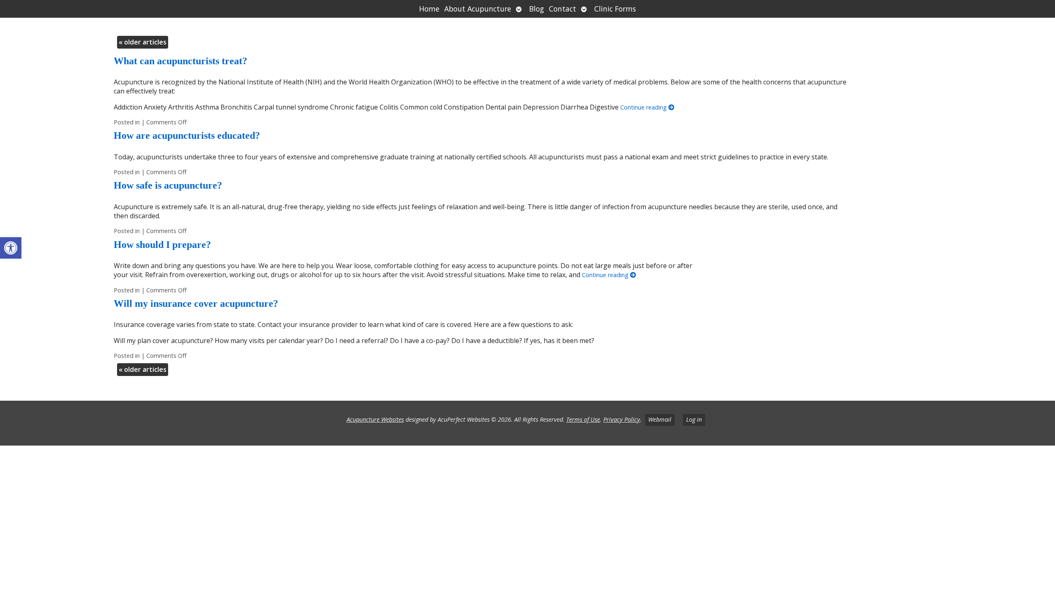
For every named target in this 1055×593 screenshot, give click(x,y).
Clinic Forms (615, 9)
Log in (694, 419)
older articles (142, 42)
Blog (536, 9)
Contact (562, 9)
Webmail (659, 419)
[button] (10, 248)
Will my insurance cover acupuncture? (196, 303)
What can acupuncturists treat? (180, 61)
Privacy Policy (621, 419)
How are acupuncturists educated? (187, 135)
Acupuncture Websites (375, 419)
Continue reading (644, 107)
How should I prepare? (162, 244)
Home (429, 9)
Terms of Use (583, 419)
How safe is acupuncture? (168, 185)
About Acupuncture (477, 9)
